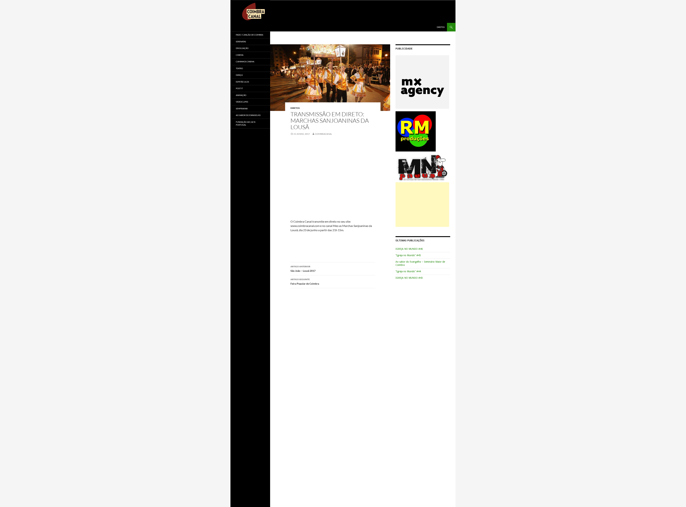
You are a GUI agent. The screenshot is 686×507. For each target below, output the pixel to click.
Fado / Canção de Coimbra (249, 35)
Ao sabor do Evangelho (248, 115)
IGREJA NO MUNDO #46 (409, 248)
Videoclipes (242, 102)
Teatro (239, 68)
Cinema (239, 55)
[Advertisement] (422, 204)
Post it (239, 88)
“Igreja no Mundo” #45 (408, 255)
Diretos (441, 27)
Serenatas (241, 41)
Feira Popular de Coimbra (304, 281)
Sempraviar (242, 108)
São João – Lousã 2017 (302, 268)
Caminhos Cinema (245, 61)
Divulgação (242, 48)
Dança (239, 75)
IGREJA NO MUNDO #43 (409, 277)
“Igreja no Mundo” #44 (408, 271)
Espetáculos (242, 82)
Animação (241, 95)
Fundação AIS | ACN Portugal (245, 123)
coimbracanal (323, 134)
